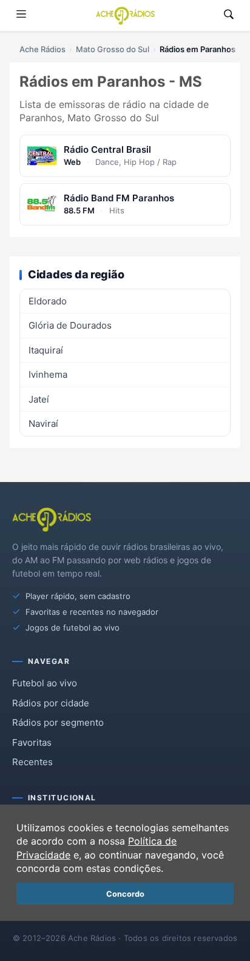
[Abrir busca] (228, 15)
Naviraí (43, 423)
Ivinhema (48, 374)
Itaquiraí (46, 350)
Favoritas (32, 742)
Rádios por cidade (50, 703)
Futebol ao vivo (44, 683)
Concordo (125, 894)
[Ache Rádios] (125, 16)
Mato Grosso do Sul (112, 49)
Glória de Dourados (70, 325)
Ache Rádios (42, 49)
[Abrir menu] (21, 15)
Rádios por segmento (58, 722)
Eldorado (48, 301)
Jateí (39, 399)
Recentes (32, 762)
